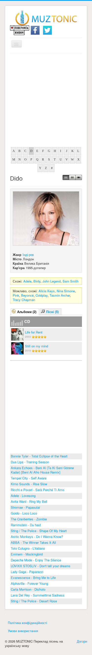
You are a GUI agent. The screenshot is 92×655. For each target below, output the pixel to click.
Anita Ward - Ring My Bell (29, 501)
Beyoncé (27, 295)
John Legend (51, 281)
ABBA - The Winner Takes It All (33, 542)
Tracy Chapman (24, 299)
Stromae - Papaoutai (25, 507)
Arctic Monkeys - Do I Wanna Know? (37, 536)
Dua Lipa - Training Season (30, 462)
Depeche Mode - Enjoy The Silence (36, 560)
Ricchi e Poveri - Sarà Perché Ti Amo (37, 489)
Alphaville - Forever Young (29, 583)
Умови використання (23, 630)
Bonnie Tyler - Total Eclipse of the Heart (39, 456)
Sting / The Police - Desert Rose (34, 601)
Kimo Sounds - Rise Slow (29, 484)
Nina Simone (66, 291)
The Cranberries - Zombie (29, 519)
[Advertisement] (46, 101)
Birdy (36, 281)
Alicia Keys (47, 291)
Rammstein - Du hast (26, 525)
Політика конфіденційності (27, 622)
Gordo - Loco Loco (24, 513)
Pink (16, 295)
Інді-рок (28, 254)
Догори (82, 641)
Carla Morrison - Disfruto (28, 589)
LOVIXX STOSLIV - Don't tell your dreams (40, 566)
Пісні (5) (52, 311)
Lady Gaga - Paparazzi (27, 571)
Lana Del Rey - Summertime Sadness (38, 595)
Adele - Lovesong (23, 495)
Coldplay (42, 295)
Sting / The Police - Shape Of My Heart (39, 530)
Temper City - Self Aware (28, 478)
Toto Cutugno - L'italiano (28, 548)
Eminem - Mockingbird (27, 554)
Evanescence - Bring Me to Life (33, 577)
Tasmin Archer (60, 295)
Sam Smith (71, 281)
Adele (27, 281)
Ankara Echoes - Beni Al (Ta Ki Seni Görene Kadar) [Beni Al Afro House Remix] (42, 469)
